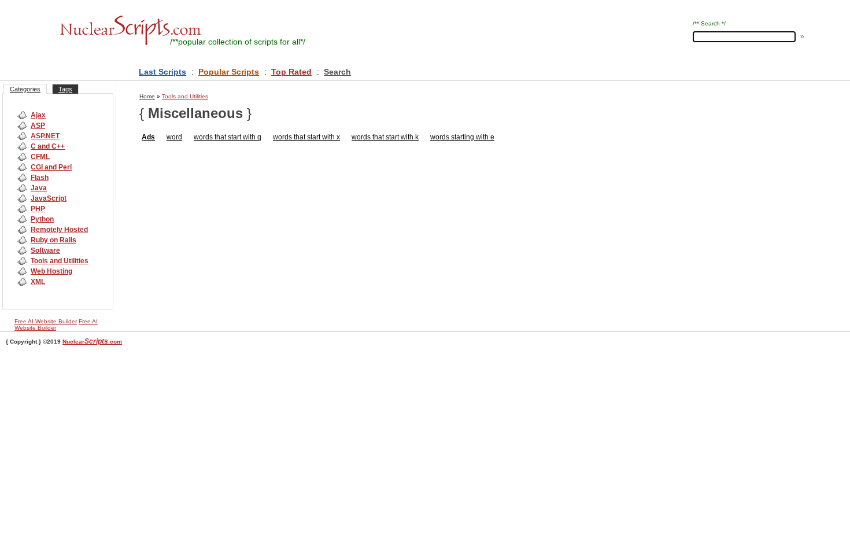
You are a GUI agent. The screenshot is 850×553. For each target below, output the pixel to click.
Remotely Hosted (59, 230)
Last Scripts (162, 71)
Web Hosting (51, 271)
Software (45, 250)
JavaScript (48, 198)
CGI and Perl (51, 167)
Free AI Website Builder (45, 321)
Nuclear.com (92, 341)
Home (147, 96)
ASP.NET (45, 136)
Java (39, 188)
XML (38, 282)
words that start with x (306, 137)
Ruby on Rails (53, 240)
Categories (25, 89)
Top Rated (291, 71)
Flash (40, 178)
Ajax (38, 115)
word (174, 137)
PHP (38, 209)
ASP (38, 125)
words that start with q (227, 137)
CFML (40, 157)
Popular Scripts (228, 71)
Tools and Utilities (59, 261)
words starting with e (462, 137)
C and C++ (48, 146)
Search (337, 71)
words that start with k (385, 137)
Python (42, 219)
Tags (65, 89)
